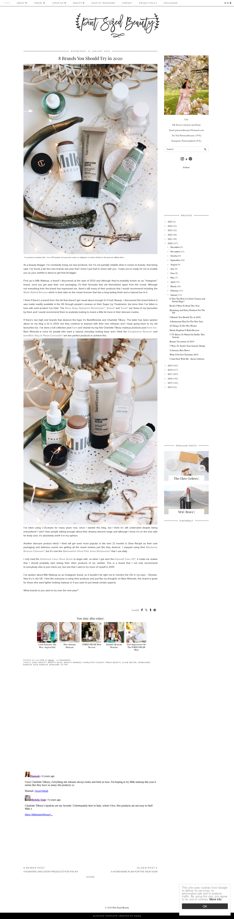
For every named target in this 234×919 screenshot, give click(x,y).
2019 (170, 365)
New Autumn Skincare (70, 646)
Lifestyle (58, 3)
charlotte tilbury (93, 662)
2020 (34, 662)
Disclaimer (170, 3)
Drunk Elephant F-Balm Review (184, 330)
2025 (170, 221)
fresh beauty (113, 662)
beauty (43, 662)
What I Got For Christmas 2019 (184, 354)
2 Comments (63, 660)
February (174, 290)
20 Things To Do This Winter (183, 325)
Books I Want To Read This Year (185, 305)
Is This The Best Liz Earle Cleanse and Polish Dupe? (187, 300)
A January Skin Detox (180, 350)
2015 (170, 382)
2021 (170, 239)
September (175, 260)
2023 (170, 230)
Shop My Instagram (103, 3)
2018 (170, 369)
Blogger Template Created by (117, 916)
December (175, 247)
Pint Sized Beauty (121, 907)
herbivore (144, 662)
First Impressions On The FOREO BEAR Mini (136, 647)
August (173, 264)
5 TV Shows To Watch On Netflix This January (187, 336)
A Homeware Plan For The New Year (186, 321)
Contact (127, 3)
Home (6, 3)
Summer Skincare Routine (114, 646)
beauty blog (55, 662)
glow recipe (129, 662)
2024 (170, 225)
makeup (27, 665)
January (174, 294)
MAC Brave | (186, 512)
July (172, 268)
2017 (170, 374)
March (173, 286)
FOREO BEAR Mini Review (91, 646)
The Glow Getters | (186, 478)
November (175, 251)
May (172, 277)
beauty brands (72, 662)
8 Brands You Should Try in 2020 (185, 317)
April (172, 281)
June (172, 273)
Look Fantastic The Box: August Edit (47, 646)
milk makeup (40, 665)
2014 (170, 387)
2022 (170, 234)
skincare (54, 665)
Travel (38, 3)
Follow (186, 167)
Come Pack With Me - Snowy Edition (187, 358)
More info (215, 899)
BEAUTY (78, 3)
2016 (170, 378)
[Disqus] (90, 721)
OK (205, 906)
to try (64, 665)
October (174, 255)
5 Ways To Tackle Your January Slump (187, 345)
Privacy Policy (148, 3)
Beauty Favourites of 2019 (182, 341)
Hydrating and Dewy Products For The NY (187, 311)
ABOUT (21, 3)
